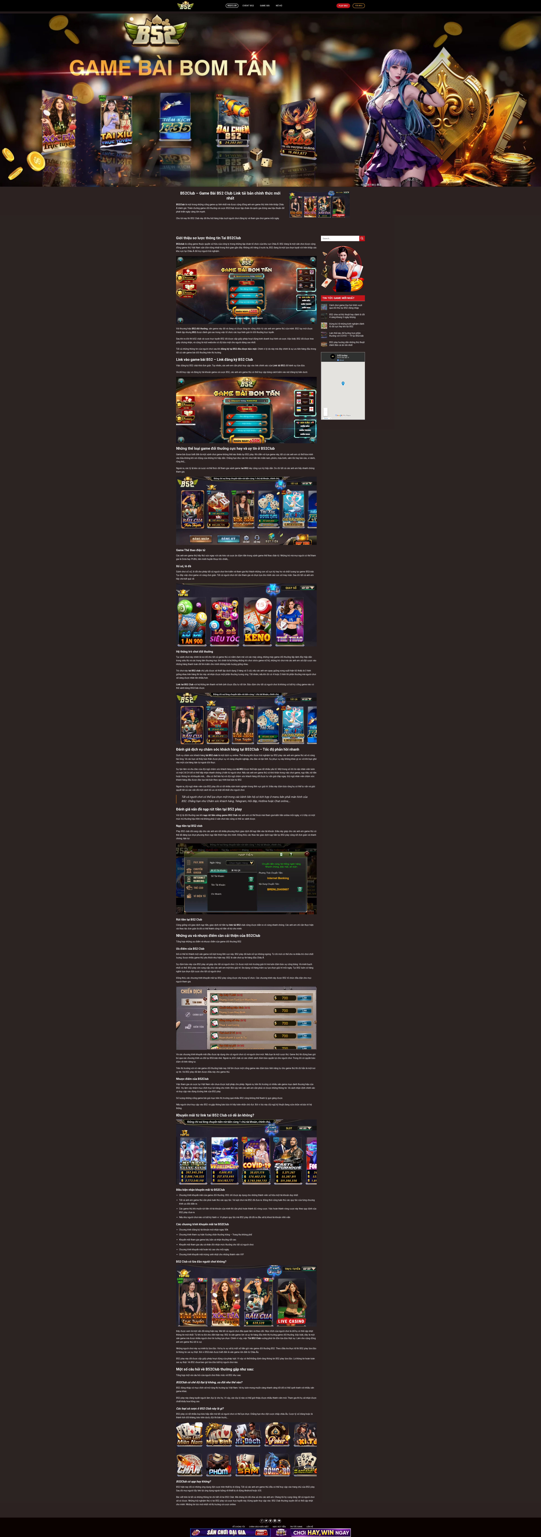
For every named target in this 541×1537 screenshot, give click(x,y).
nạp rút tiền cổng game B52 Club (220, 815)
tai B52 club (194, 670)
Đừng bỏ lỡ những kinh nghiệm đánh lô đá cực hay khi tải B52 (346, 325)
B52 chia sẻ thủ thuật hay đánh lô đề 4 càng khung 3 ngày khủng (347, 316)
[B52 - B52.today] (198, 5)
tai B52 (244, 468)
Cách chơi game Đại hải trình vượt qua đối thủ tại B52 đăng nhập (345, 306)
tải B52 (239, 769)
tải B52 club (212, 755)
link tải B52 (235, 925)
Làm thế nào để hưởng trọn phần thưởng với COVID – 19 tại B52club (346, 334)
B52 (178, 1487)
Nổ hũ (279, 6)
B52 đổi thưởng (200, 328)
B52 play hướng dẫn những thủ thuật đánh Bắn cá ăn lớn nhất (347, 343)
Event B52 (248, 6)
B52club (232, 6)
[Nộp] (362, 238)
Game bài (265, 6)
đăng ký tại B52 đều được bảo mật (239, 349)
